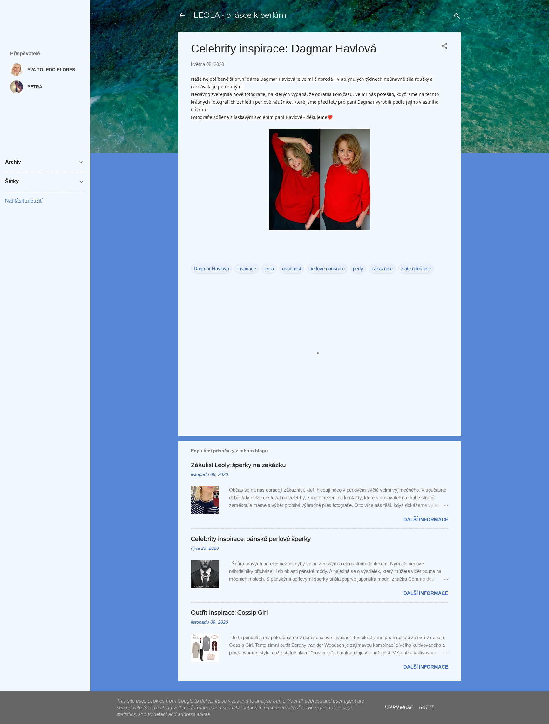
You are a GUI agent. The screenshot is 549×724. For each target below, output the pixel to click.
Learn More (399, 707)
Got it (426, 707)
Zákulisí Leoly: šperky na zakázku (238, 465)
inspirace (246, 268)
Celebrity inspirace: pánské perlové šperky (251, 538)
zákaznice (382, 268)
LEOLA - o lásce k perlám (240, 15)
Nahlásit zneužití (24, 200)
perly (358, 268)
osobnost (291, 268)
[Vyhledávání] (457, 17)
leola (269, 268)
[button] (444, 47)
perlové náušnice (327, 268)
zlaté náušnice (416, 268)
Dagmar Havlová (211, 268)
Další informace (425, 519)
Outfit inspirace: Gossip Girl (229, 612)
